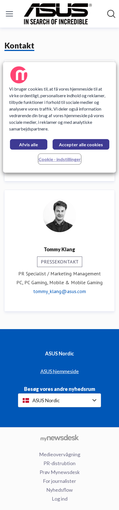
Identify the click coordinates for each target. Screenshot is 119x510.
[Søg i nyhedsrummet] (111, 13)
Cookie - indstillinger (59, 159)
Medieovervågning (59, 454)
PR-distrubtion (59, 463)
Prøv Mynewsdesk (60, 472)
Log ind (60, 499)
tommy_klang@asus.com (59, 291)
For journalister (59, 481)
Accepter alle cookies (81, 144)
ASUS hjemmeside (59, 371)
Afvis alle (28, 144)
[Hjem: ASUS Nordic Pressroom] (58, 13)
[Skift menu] (9, 14)
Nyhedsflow (59, 490)
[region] (59, 117)
